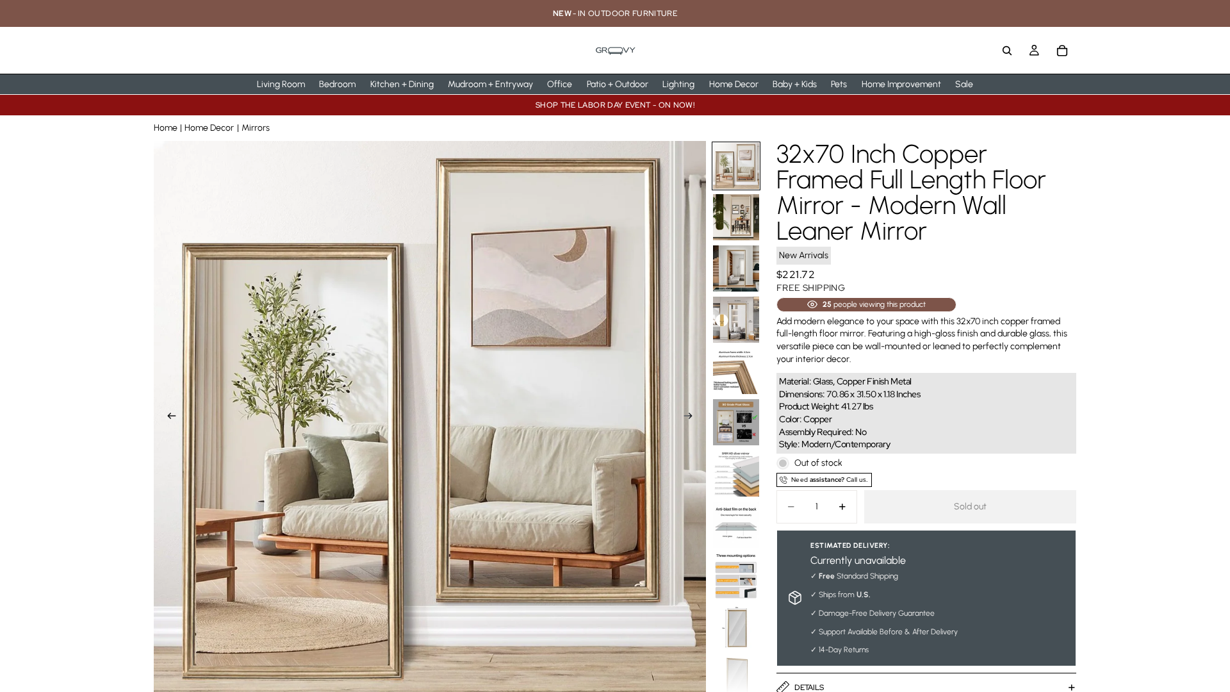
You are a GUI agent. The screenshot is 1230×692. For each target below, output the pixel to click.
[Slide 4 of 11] (736, 320)
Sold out (970, 506)
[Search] (1007, 51)
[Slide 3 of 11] (736, 268)
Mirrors (256, 127)
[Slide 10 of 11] (736, 627)
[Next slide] (692, 417)
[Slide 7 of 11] (736, 473)
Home (165, 127)
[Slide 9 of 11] (736, 576)
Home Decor (209, 127)
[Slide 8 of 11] (736, 525)
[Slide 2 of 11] (736, 217)
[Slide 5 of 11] (736, 371)
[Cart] (1062, 51)
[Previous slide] (168, 417)
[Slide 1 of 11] (736, 166)
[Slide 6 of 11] (736, 422)
